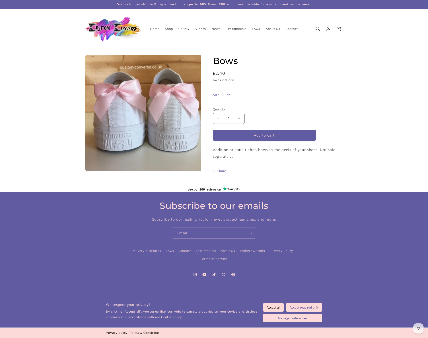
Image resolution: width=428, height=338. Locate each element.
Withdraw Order (253, 250)
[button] (318, 29)
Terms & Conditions (144, 332)
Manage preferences (292, 318)
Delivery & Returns (146, 250)
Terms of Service (214, 259)
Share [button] (221, 170)
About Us (228, 250)
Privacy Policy (281, 250)
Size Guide (222, 94)
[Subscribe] (251, 233)
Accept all (273, 307)
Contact (185, 250)
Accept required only (304, 307)
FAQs (170, 250)
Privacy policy (117, 332)
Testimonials (206, 250)
